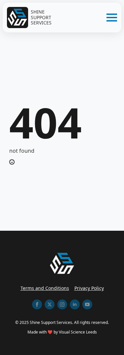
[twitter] (50, 304)
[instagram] (62, 304)
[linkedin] (75, 304)
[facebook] (37, 304)
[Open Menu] (111, 17)
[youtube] (87, 304)
